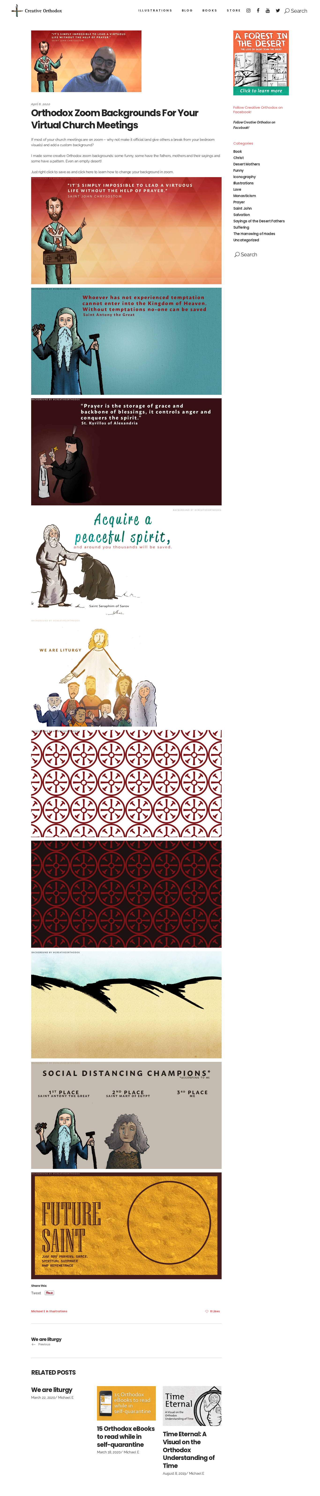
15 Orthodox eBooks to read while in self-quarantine (126, 1437)
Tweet (36, 1293)
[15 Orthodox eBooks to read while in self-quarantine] (126, 1403)
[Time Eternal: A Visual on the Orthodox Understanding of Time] (192, 1406)
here (90, 172)
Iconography (244, 176)
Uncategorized (246, 240)
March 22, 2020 (43, 1397)
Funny (238, 170)
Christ (238, 157)
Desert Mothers (246, 164)
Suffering (241, 227)
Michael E (38, 1311)
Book (237, 151)
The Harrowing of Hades (254, 233)
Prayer (239, 202)
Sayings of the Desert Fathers (259, 221)
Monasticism (244, 195)
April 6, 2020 (40, 104)
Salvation (241, 214)
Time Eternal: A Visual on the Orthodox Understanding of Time (189, 1450)
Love (237, 189)
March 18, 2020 (109, 1452)
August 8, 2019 (174, 1473)
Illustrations (58, 1311)
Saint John (242, 208)
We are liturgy (51, 1390)
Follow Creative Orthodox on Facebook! (258, 110)
